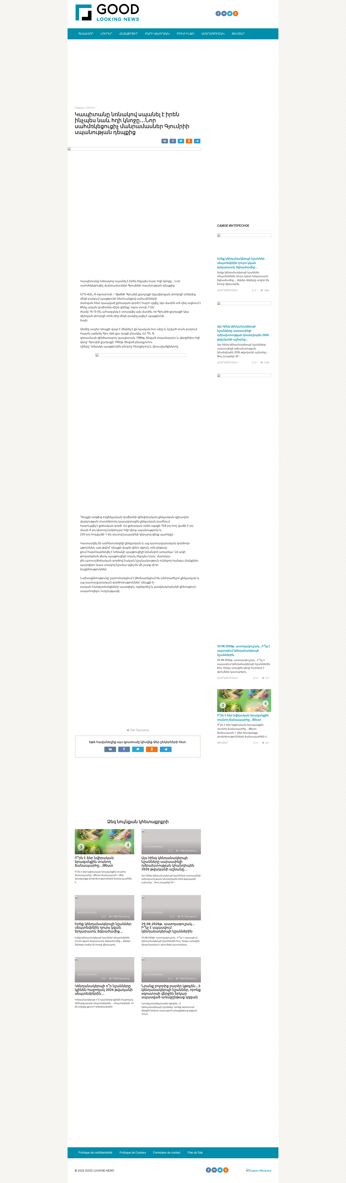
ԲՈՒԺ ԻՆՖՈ (185, 33)
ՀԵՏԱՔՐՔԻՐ (128, 33)
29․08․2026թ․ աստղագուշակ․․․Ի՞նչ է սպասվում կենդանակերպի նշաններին (168, 928)
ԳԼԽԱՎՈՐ (85, 33)
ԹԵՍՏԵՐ (238, 33)
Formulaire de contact (166, 1152)
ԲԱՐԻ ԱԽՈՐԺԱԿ (157, 33)
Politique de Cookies (132, 1152)
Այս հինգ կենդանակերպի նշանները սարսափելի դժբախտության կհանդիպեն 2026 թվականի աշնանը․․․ (167, 863)
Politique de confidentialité (95, 1152)
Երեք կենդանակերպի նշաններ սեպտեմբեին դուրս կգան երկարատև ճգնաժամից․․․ (103, 928)
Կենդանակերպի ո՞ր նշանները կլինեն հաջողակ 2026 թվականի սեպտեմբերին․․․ (104, 990)
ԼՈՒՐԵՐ (106, 33)
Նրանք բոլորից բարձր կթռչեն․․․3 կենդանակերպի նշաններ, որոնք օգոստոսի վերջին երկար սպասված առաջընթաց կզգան (171, 991)
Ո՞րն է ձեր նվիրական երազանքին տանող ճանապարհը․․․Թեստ (94, 861)
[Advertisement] (173, 70)
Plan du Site (195, 1152)
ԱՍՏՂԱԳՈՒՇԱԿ (213, 33)
